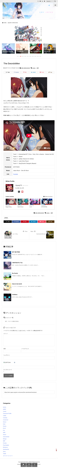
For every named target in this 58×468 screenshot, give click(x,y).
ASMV (4, 409)
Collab (4, 415)
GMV (4, 432)
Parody (5, 443)
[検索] (55, 1)
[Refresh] (14, 362)
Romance (5, 447)
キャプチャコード (7, 369)
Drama (4, 426)
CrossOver (5, 419)
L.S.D (30, 206)
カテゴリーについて (8, 455)
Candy (4, 411)
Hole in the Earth (17, 284)
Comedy (5, 417)
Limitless (14, 294)
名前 (4, 348)
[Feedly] (44, 1)
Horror (4, 434)
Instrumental (6, 436)
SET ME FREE (44, 206)
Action (33, 68)
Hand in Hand (20, 206)
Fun (4, 430)
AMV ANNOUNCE (14, 22)
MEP (38, 68)
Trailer (4, 453)
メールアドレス (25, 348)
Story (4, 451)
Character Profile (7, 413)
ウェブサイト (6, 355)
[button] (4, 49)
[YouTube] (40, 1)
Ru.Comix (15, 273)
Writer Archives (48, 196)
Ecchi (4, 428)
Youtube (15, 174)
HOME (4, 22)
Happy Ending (8, 206)
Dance (4, 422)
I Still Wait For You (17, 262)
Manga (4, 438)
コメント (5, 333)
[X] (19, 191)
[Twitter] (38, 1)
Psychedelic (6, 445)
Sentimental (6, 449)
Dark (4, 424)
